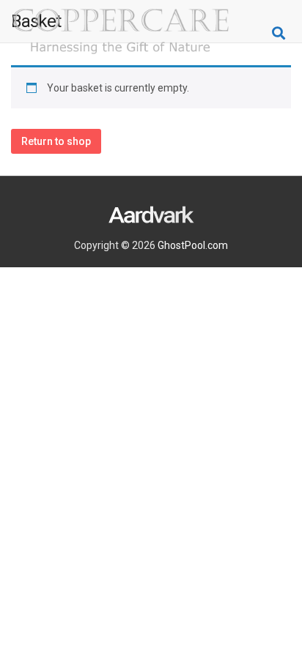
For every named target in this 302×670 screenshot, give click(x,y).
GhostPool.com (193, 245)
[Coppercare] (121, 33)
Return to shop (56, 141)
